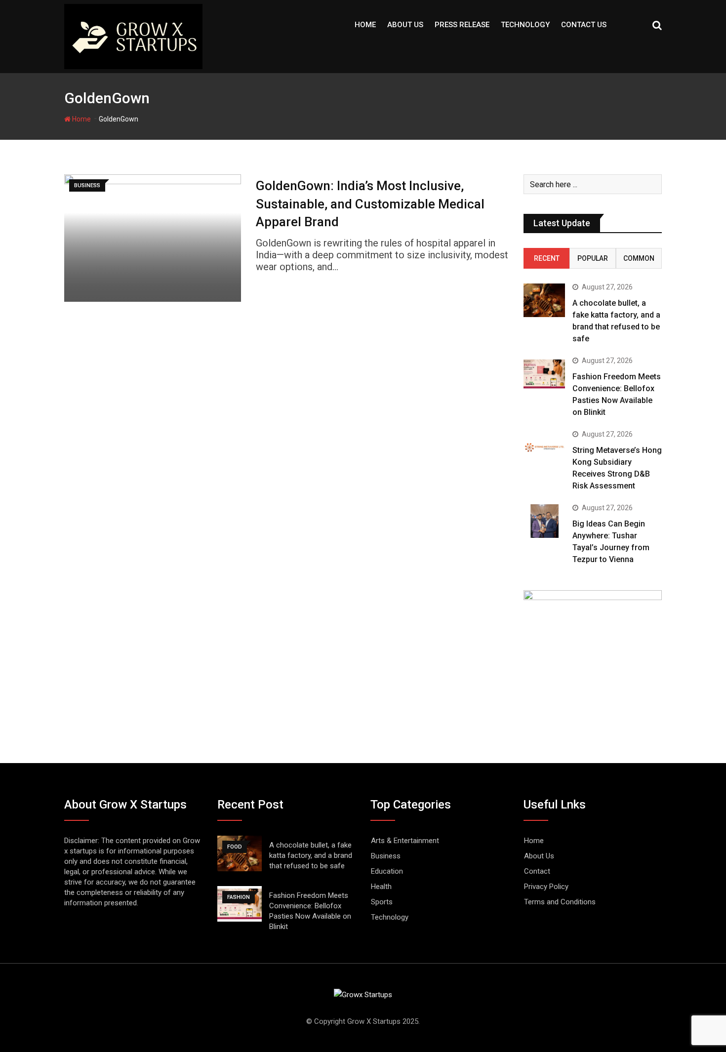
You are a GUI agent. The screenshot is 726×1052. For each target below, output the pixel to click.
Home (365, 24)
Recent (547, 258)
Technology (525, 24)
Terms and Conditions (560, 901)
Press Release (462, 24)
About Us (405, 24)
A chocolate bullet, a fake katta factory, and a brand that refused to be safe (310, 855)
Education (387, 871)
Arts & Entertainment (405, 840)
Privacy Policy (546, 886)
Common (638, 258)
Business (386, 855)
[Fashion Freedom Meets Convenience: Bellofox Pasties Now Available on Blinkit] (544, 373)
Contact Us (583, 24)
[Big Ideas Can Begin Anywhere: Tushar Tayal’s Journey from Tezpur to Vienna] (544, 520)
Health (381, 886)
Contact (537, 871)
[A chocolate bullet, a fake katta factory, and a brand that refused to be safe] (544, 300)
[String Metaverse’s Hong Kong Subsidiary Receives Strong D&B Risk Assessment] (544, 447)
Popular (592, 258)
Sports (382, 901)
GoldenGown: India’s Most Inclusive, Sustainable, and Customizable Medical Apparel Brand (370, 203)
